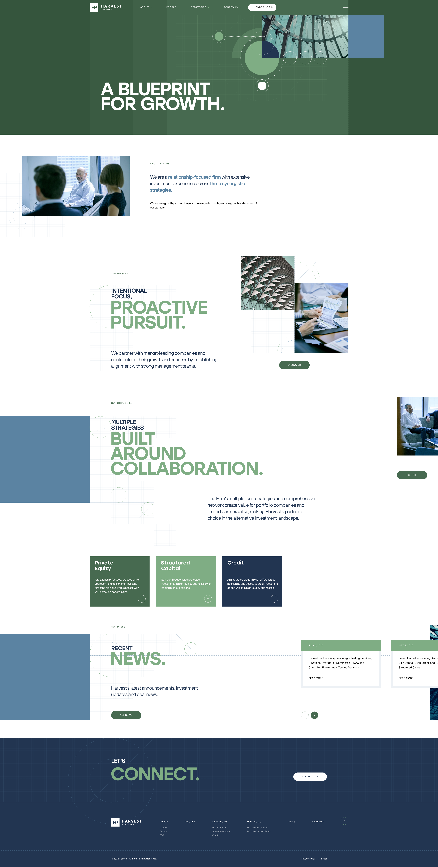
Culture (163, 831)
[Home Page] (106, 7)
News (291, 821)
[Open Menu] (345, 7)
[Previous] (305, 715)
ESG (162, 835)
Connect (318, 821)
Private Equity (219, 827)
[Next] (314, 715)
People (171, 7)
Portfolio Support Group (259, 831)
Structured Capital (221, 831)
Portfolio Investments (257, 827)
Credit (215, 835)
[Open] (142, 599)
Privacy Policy (308, 858)
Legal (324, 858)
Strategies (198, 7)
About (144, 7)
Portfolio (231, 7)
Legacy (163, 827)
